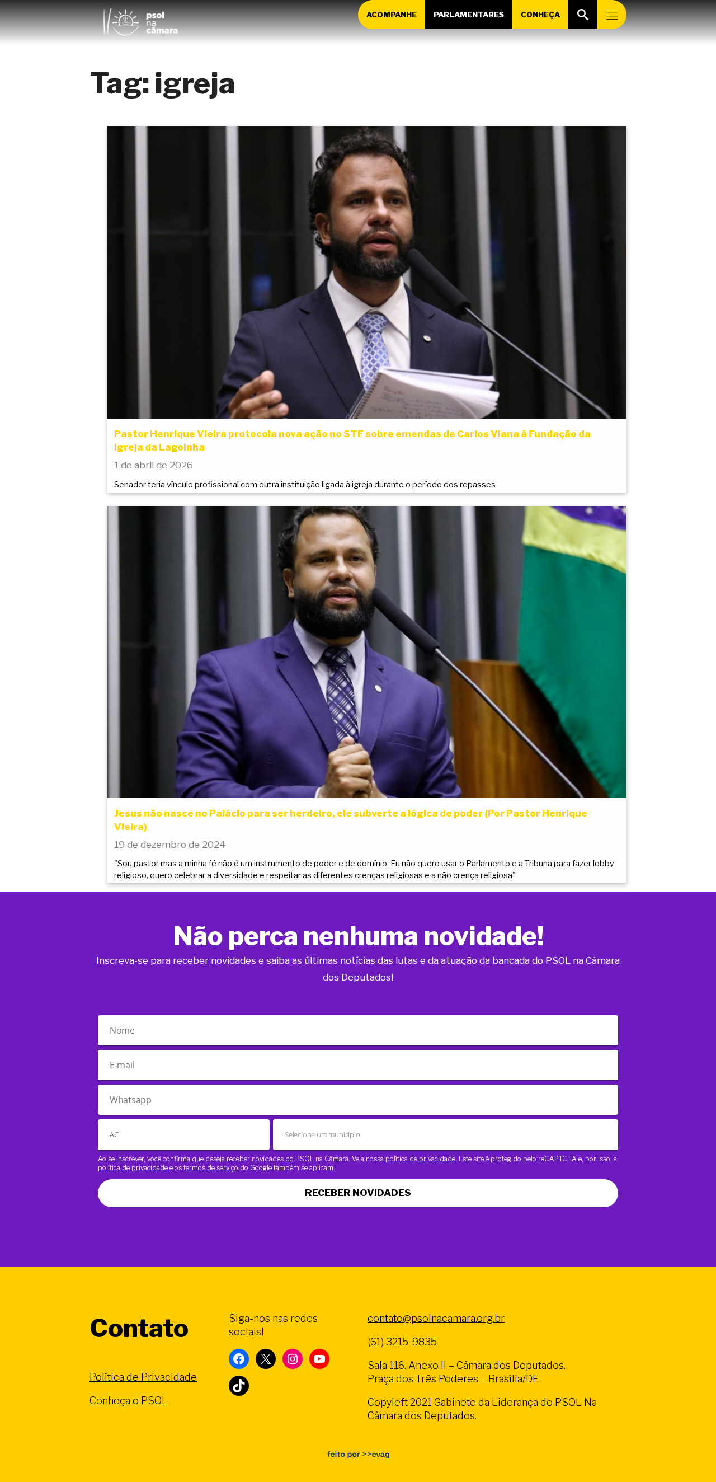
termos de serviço (210, 1168)
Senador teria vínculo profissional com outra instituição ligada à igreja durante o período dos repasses (305, 485)
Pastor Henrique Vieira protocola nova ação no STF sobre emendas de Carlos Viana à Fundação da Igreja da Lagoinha (352, 440)
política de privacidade (420, 1159)
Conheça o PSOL (129, 1400)
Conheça (540, 14)
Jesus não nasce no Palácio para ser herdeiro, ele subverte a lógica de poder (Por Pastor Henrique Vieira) (350, 820)
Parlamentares (469, 14)
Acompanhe (391, 14)
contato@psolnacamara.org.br (436, 1318)
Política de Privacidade (143, 1377)
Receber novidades (358, 1192)
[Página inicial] (140, 19)
